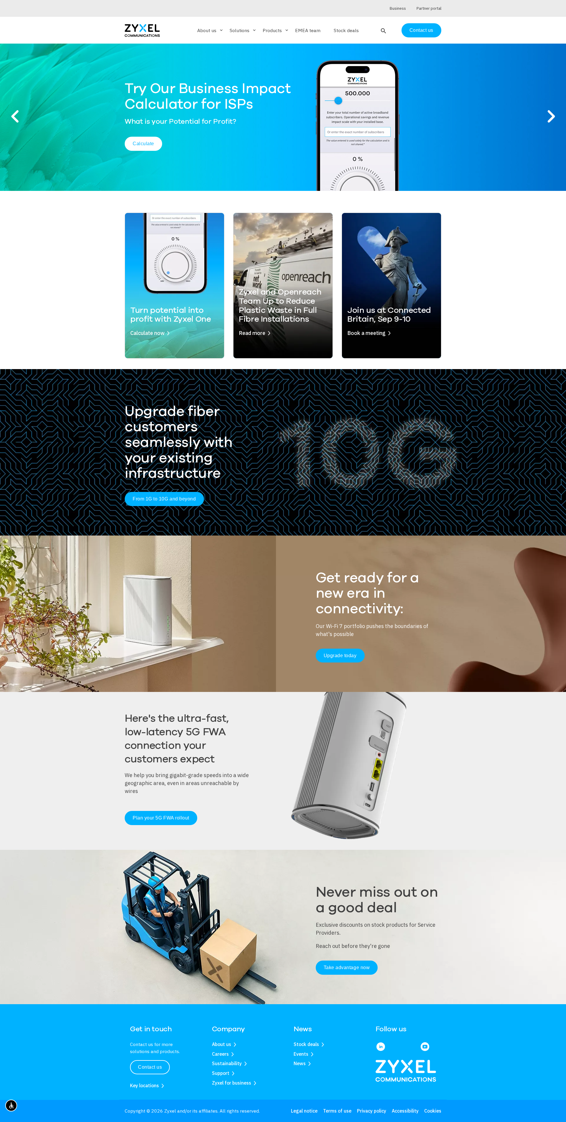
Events (301, 1054)
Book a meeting (366, 333)
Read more (252, 333)
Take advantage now (347, 967)
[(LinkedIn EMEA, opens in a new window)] (380, 1047)
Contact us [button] (150, 1067)
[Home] (142, 30)
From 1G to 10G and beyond (164, 498)
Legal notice (304, 1111)
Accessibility (405, 1111)
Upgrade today (340, 655)
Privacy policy (371, 1111)
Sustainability (227, 1063)
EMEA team (307, 30)
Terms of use (337, 1111)
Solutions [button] (243, 30)
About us (221, 1044)
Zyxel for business (231, 1083)
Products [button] (276, 30)
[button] (383, 30)
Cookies (432, 1111)
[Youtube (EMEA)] (425, 1047)
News (300, 1063)
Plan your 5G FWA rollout (161, 817)
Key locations (144, 1085)
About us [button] (210, 30)
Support (220, 1073)
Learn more (385, 140)
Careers (220, 1054)
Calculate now (147, 333)
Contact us (421, 30)
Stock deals (346, 30)
